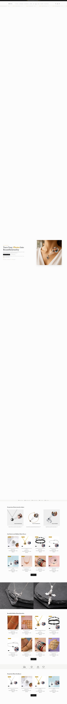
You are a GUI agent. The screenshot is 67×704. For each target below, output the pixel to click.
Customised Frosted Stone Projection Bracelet (40, 652)
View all (33, 695)
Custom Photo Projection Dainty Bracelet (54, 548)
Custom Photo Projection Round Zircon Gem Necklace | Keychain (13, 568)
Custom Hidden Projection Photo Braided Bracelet (40, 548)
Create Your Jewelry (6, 254)
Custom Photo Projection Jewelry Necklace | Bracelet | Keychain (27, 548)
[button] (56, 4)
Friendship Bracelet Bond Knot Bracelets (54, 652)
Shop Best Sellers (13, 254)
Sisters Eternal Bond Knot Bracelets (26, 630)
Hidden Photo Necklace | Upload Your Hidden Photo (13, 688)
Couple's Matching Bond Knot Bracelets (26, 652)
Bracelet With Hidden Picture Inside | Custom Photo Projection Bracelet (54, 568)
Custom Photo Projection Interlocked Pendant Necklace (13, 548)
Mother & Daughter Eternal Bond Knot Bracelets (13, 630)
